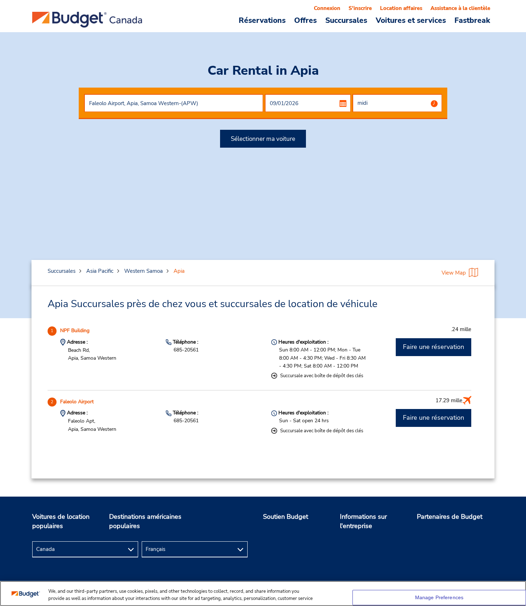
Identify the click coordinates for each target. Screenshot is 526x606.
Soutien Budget (285, 516)
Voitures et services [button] (411, 20)
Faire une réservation (433, 347)
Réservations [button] (262, 20)
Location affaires (401, 8)
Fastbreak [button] (472, 20)
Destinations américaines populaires (145, 521)
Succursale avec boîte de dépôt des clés (321, 376)
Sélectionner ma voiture (263, 139)
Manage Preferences (439, 597)
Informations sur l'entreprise (363, 521)
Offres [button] (305, 20)
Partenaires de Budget (449, 516)
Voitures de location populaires (60, 521)
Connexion (327, 8)
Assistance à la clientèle (460, 8)
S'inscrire (360, 8)
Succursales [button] (346, 20)
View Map (454, 272)
